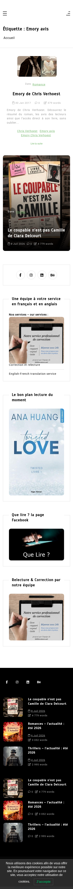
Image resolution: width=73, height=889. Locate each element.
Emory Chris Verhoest (36, 135)
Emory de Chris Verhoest (36, 93)
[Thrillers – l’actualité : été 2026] (13, 757)
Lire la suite (36, 143)
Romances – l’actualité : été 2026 (35, 222)
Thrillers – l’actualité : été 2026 (48, 750)
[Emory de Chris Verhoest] (36, 66)
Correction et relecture (24, 365)
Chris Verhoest (27, 131)
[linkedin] (42, 275)
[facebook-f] (20, 275)
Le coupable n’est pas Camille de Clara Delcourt (47, 701)
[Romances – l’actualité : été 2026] (13, 733)
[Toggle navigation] (5, 14)
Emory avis (47, 131)
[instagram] (31, 275)
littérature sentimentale (24, 239)
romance (49, 239)
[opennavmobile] (68, 14)
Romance (39, 84)
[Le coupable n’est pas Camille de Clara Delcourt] (13, 708)
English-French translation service (32, 374)
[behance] (52, 275)
